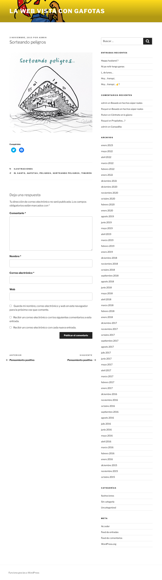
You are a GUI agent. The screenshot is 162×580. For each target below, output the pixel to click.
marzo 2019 (107, 240)
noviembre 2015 (109, 471)
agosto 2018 (107, 281)
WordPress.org (108, 544)
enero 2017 (107, 388)
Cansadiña (116, 126)
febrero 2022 (107, 169)
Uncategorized (108, 507)
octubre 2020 (108, 198)
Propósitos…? (118, 120)
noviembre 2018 (109, 263)
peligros (45, 173)
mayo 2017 (106, 364)
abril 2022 (106, 157)
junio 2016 (106, 429)
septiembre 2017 (109, 340)
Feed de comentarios (111, 538)
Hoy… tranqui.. (108, 78)
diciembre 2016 (109, 394)
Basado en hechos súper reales (126, 103)
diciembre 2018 (109, 257)
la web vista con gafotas (57, 11)
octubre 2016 (108, 406)
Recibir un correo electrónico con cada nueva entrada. (44, 327)
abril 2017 (106, 370)
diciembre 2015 (109, 465)
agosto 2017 (107, 346)
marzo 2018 (107, 305)
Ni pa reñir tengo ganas (112, 66)
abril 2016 (106, 441)
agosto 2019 (107, 216)
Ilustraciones (23, 169)
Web (12, 289)
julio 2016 (106, 423)
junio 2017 (106, 358)
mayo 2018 (107, 293)
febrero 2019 (107, 246)
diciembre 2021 (109, 180)
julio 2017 (106, 352)
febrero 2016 (107, 453)
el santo (20, 173)
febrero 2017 (107, 382)
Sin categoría (107, 501)
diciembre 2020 (109, 186)
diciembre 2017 (109, 323)
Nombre (15, 256)
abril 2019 (106, 234)
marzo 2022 (107, 163)
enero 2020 (107, 210)
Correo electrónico (21, 272)
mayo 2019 (107, 228)
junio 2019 (106, 222)
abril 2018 (106, 299)
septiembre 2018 (109, 275)
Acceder (105, 526)
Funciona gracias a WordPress (24, 572)
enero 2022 (107, 174)
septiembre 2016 (109, 411)
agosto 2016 (107, 417)
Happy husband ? (109, 60)
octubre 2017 (108, 334)
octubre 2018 (108, 269)
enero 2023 (107, 145)
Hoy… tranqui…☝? (110, 84)
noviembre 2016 (109, 400)
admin (43, 37)
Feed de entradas (109, 532)
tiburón (86, 173)
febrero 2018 (107, 311)
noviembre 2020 (109, 192)
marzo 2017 (107, 376)
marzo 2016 (107, 447)
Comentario (17, 213)
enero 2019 (107, 251)
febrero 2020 (108, 204)
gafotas (32, 173)
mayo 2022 (107, 151)
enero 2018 (107, 317)
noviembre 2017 (109, 329)
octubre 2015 (108, 477)
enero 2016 (107, 459)
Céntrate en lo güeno (121, 114)
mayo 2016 (107, 435)
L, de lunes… (107, 72)
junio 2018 (106, 287)
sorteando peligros (66, 173)
